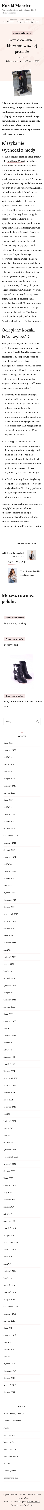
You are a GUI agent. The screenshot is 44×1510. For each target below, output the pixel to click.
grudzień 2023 (10, 900)
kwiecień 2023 (10, 957)
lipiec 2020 (8, 1178)
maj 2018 (7, 1342)
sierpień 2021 (9, 1092)
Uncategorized (10, 1470)
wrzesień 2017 (10, 1385)
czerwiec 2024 (10, 857)
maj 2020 (7, 1192)
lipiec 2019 (8, 1256)
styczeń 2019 (9, 1285)
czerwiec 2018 (10, 1335)
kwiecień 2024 (10, 871)
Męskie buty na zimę (15, 623)
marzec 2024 (9, 878)
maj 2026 (7, 757)
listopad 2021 (9, 1071)
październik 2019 (11, 1242)
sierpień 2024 (9, 850)
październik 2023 (11, 914)
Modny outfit (11, 644)
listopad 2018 (9, 1299)
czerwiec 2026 (10, 750)
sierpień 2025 (9, 793)
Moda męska (9, 1442)
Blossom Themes (33, 1502)
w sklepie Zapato (16, 161)
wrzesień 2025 (10, 786)
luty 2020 (8, 1214)
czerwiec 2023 (10, 943)
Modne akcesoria (11, 1456)
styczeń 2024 (9, 893)
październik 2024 (11, 835)
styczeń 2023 (9, 978)
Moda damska (9, 1435)
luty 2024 (8, 885)
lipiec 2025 (8, 800)
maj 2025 (7, 807)
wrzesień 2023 (10, 921)
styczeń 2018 (9, 1364)
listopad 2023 (9, 907)
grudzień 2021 (10, 1064)
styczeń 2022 (9, 1057)
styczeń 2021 (9, 1142)
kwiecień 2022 (10, 1035)
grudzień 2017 (10, 1371)
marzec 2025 (9, 821)
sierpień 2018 (9, 1321)
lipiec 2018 (8, 1328)
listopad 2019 (9, 1235)
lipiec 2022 (8, 1014)
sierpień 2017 (9, 1392)
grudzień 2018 (10, 1292)
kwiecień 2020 (10, 1199)
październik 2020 (11, 1157)
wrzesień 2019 (10, 1249)
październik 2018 (11, 1306)
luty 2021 (8, 1135)
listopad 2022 (9, 993)
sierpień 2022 (9, 1007)
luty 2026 (8, 771)
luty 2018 (8, 1356)
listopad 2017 (9, 1378)
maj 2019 (7, 1264)
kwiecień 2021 (10, 1121)
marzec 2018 (9, 1349)
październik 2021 (11, 1078)
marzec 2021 (9, 1128)
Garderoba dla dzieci (12, 1420)
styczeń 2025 (9, 828)
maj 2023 (7, 950)
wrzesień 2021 (10, 1085)
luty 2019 (8, 1278)
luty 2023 (8, 971)
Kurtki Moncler (16, 5)
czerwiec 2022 (10, 1021)
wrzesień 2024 (10, 843)
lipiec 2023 (8, 935)
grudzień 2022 (10, 985)
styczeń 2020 (9, 1221)
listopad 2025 (9, 778)
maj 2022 (7, 1028)
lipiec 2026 (8, 743)
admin (21, 57)
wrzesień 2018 (10, 1314)
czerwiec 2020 (10, 1185)
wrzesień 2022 (10, 1000)
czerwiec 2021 (10, 1107)
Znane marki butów (22, 33)
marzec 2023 (9, 964)
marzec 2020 (9, 1207)
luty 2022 (8, 1050)
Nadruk (7, 1463)
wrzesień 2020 (10, 1164)
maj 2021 (7, 1114)
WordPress (28, 1505)
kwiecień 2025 (10, 814)
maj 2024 (7, 864)
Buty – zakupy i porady (14, 1413)
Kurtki (6, 1428)
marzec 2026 (9, 764)
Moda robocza (10, 1449)
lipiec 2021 (8, 1100)
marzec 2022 (9, 1042)
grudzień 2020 (10, 1149)
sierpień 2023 (9, 928)
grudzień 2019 (10, 1228)
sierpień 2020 (9, 1171)
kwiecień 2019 (10, 1271)
